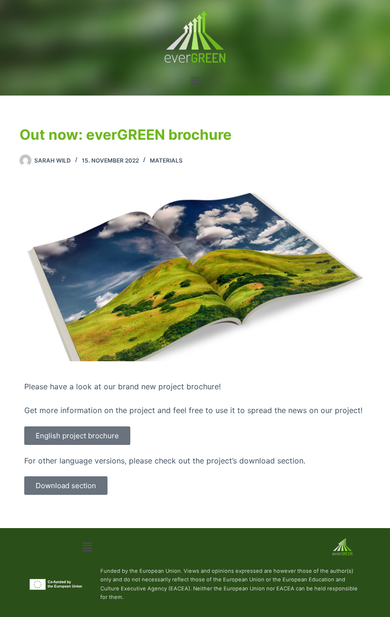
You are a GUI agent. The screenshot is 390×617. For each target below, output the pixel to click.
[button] (195, 81)
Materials (166, 160)
